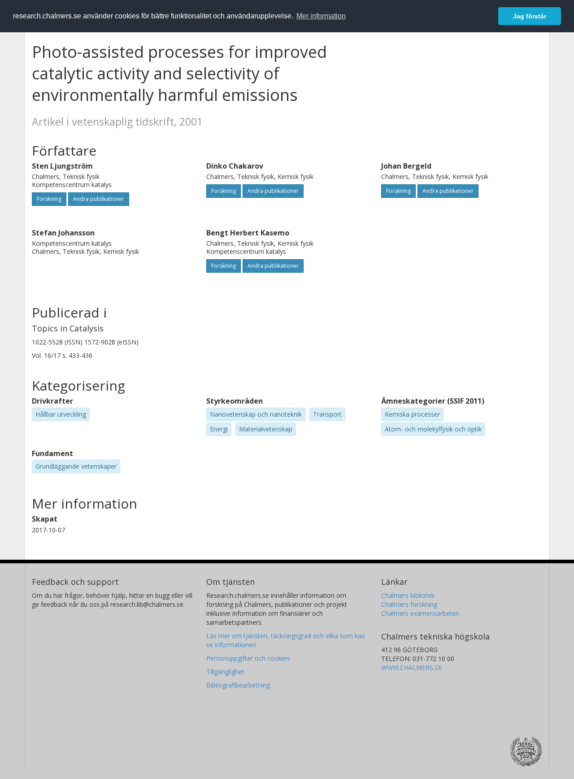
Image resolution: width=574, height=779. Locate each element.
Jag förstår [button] (529, 16)
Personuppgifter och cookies (248, 658)
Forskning (49, 199)
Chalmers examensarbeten (420, 613)
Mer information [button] (321, 16)
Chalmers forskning (409, 604)
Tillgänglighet (225, 671)
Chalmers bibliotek (408, 595)
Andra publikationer (98, 199)
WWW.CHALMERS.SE (411, 667)
